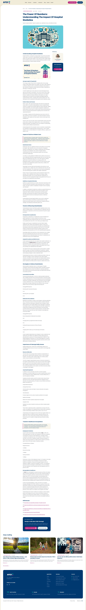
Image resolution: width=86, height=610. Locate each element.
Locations (34, 2)
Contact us (57, 69)
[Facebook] (9, 584)
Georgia (35, 592)
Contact (52, 2)
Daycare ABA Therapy (60, 581)
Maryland (62, 592)
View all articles (5, 565)
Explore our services (30, 528)
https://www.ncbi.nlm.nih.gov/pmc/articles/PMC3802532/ (34, 514)
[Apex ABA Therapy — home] (10, 575)
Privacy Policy (72, 600)
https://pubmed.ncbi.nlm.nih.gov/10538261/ (32, 512)
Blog (45, 2)
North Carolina (13, 592)
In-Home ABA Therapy (60, 576)
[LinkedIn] (7, 584)
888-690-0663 (43, 528)
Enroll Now (80, 2)
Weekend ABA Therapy (60, 583)
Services (29, 2)
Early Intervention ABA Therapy (61, 584)
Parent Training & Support (60, 579)
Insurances (40, 2)
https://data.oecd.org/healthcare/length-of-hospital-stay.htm (35, 502)
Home (24, 8)
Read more (5, 562)
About (26, 2)
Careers (48, 2)
